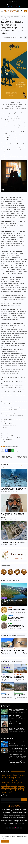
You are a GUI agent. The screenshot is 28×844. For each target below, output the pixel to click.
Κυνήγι (9, 785)
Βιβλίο (15, 775)
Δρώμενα (8, 446)
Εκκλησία (4, 780)
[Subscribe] (25, 11)
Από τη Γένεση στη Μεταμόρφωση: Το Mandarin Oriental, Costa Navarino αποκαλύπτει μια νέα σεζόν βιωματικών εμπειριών (19, 677)
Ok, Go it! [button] (5, 841)
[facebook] (8, 7)
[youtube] (14, 7)
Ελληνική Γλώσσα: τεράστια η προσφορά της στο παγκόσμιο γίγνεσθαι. (20, 651)
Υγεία (10, 792)
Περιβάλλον (14, 787)
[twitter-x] (11, 7)
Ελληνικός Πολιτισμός (13, 780)
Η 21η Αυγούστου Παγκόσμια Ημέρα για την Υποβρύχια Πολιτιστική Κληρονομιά (13, 489)
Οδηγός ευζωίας (5, 787)
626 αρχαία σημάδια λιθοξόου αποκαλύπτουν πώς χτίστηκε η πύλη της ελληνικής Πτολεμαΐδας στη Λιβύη (17, 755)
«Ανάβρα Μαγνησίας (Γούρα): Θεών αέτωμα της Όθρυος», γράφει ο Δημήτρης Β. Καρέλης (20, 695)
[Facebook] (6, 450)
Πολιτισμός (21, 787)
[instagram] (17, 7)
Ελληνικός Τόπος (6, 782)
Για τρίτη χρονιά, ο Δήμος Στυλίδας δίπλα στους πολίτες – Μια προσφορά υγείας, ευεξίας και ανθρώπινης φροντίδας (7, 677)
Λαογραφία (15, 785)
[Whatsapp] (12, 450)
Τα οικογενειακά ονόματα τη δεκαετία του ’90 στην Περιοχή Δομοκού (16, 626)
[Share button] (16, 450)
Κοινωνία (4, 785)
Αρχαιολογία (9, 775)
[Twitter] (9, 450)
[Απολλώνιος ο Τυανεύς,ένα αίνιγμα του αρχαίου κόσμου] (4, 610)
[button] (17, 11)
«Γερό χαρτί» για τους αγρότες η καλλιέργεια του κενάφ (16, 618)
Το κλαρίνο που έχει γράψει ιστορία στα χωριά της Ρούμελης (6, 651)
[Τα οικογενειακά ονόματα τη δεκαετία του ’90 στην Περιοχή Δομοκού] (4, 625)
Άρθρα (3, 775)
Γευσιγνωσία (22, 775)
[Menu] (2, 11)
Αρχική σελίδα (4, 16)
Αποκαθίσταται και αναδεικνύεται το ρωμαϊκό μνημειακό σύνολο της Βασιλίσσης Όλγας (14, 542)
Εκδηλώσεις (17, 777)
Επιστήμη (14, 782)
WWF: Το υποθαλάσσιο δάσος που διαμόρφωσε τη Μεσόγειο (18, 710)
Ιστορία (20, 782)
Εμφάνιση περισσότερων (19, 465)
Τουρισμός (4, 792)
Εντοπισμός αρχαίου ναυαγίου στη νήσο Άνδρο (18, 743)
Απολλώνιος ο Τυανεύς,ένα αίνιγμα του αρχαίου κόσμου (17, 610)
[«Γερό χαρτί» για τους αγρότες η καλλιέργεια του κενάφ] (4, 617)
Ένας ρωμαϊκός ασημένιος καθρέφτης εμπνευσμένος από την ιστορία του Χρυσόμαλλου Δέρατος (18, 729)
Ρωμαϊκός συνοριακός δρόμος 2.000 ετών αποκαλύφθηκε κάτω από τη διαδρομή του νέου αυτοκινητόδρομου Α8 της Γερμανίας (17, 762)
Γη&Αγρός (4, 777)
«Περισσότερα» (13, 838)
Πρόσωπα (12, 789)
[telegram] (20, 7)
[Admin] (21, 828)
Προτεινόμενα (5, 789)
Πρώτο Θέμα (10, 16)
